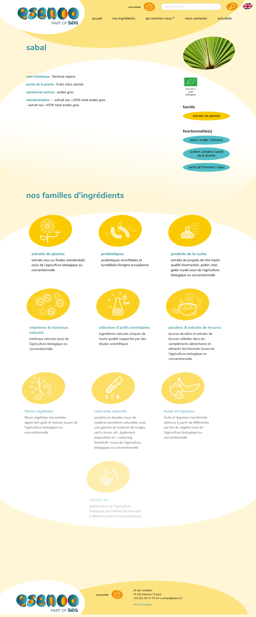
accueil (97, 18)
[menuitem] (97, 19)
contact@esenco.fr (172, 598)
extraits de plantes (206, 116)
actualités (225, 18)
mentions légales (142, 604)
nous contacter (196, 18)
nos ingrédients (123, 18)
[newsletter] (149, 7)
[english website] (247, 6)
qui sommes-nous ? (160, 18)
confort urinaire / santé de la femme (206, 154)
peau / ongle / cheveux (206, 140)
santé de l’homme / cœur (206, 167)
